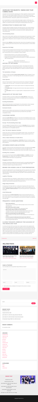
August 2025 (4, 337)
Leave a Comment (5, 258)
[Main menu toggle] (36, 3)
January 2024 (4, 357)
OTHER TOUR (4, 367)
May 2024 (4, 352)
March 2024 (4, 354)
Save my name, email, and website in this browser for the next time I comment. (17, 285)
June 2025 (4, 339)
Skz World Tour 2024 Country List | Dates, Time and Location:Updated (26, 256)
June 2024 (4, 350)
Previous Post (4, 238)
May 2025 (4, 340)
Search (3, 301)
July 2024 (3, 349)
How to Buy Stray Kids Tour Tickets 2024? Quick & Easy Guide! (10, 256)
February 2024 (4, 355)
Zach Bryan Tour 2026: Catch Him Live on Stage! (9, 392)
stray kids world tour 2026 (6, 312)
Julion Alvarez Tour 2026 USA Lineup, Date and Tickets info (12, 314)
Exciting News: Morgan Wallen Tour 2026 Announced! (11, 318)
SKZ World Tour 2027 (5, 310)
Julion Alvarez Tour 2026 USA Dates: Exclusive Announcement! (12, 316)
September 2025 (5, 336)
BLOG (3, 364)
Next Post (35, 238)
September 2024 (5, 345)
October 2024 (4, 344)
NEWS (9, 258)
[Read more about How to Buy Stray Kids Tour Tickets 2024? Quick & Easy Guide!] (10, 250)
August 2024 (4, 347)
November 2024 (5, 342)
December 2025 (5, 334)
